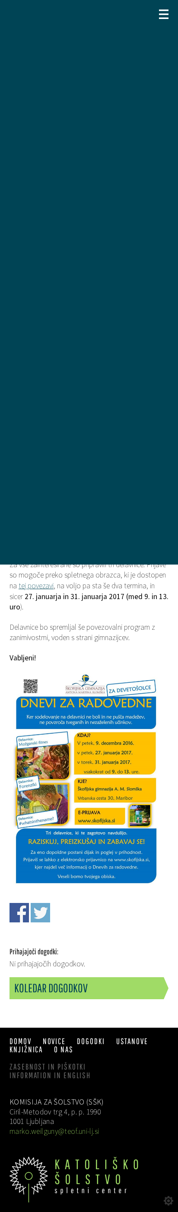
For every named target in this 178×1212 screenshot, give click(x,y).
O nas (63, 1049)
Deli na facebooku (19, 912)
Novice (54, 1041)
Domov (21, 1041)
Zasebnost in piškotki (48, 1066)
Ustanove (132, 1041)
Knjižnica (26, 1049)
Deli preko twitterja (40, 912)
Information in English (50, 1075)
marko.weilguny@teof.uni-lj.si (54, 1131)
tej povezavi (36, 585)
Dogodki (91, 1041)
